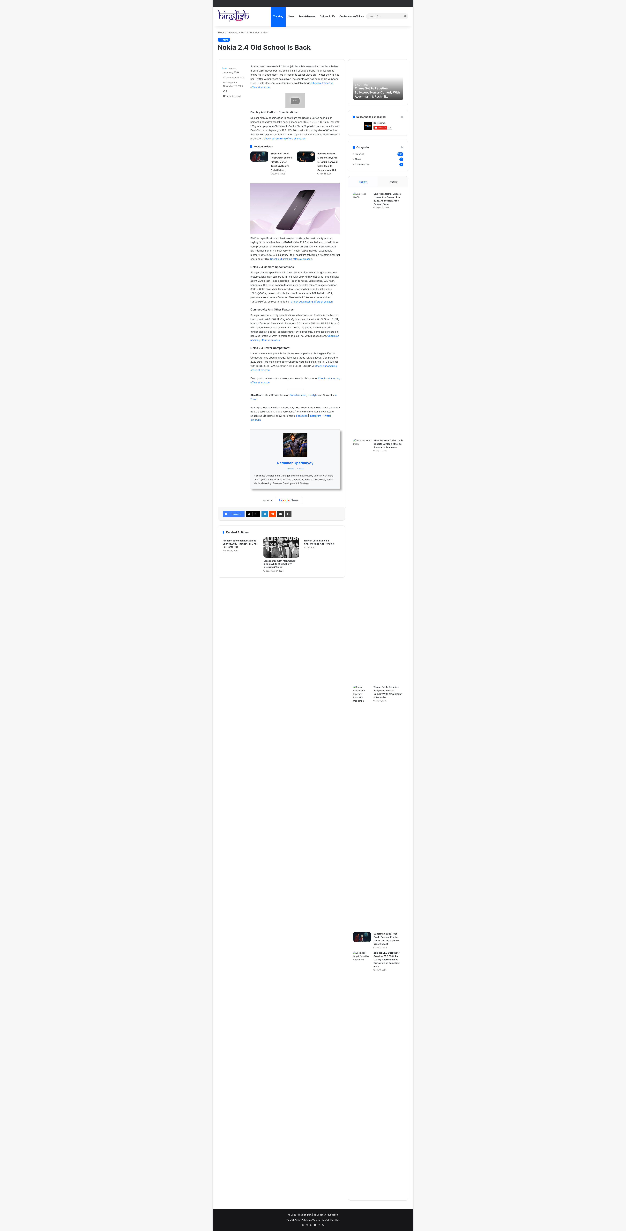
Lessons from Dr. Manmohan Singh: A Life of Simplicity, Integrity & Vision (279, 563)
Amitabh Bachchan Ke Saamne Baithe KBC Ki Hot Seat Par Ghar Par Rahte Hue (240, 543)
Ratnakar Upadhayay (295, 463)
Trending (278, 16)
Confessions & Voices (351, 16)
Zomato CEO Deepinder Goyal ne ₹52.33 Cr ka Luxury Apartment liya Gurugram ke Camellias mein (386, 959)
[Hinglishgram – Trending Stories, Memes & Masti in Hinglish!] (234, 16)
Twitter (327, 415)
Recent (363, 181)
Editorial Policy (293, 1220)
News (291, 16)
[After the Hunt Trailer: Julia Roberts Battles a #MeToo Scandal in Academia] (362, 561)
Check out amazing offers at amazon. (285, 138)
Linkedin (256, 419)
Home (223, 32)
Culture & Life (327, 16)
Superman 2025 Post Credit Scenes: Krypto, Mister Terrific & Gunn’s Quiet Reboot (281, 162)
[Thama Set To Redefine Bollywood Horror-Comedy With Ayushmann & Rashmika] (362, 807)
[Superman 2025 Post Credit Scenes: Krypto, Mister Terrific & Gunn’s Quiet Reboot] (259, 156)
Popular (393, 181)
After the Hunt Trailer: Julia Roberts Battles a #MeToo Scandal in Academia (388, 444)
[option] (367, 82)
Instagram (316, 415)
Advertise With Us (311, 1220)
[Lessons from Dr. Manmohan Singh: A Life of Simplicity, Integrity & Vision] (281, 547)
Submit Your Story (331, 1220)
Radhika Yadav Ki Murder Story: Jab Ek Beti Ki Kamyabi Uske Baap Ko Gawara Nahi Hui (327, 162)
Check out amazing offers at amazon (312, 301)
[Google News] (289, 500)
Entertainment (298, 395)
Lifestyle (313, 395)
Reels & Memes (307, 16)
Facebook (302, 415)
